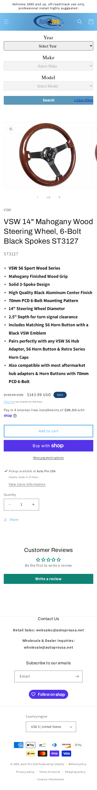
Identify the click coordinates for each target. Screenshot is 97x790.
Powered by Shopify (51, 764)
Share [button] (14, 519)
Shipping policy (75, 772)
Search (48, 100)
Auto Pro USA (29, 764)
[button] (6, 21)
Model (48, 77)
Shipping (9, 401)
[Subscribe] (76, 676)
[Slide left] (37, 197)
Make (48, 57)
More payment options (48, 457)
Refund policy (77, 764)
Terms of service (49, 772)
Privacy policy (25, 772)
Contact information (50, 779)
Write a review (48, 578)
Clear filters (83, 100)
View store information (27, 484)
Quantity (10, 494)
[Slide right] (59, 197)
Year (48, 37)
